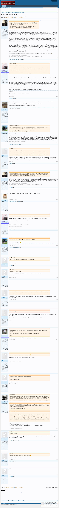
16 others (21, 59)
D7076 (3, 460)
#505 (57, 161)
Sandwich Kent (6, 164)
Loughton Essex (6, 79)
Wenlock (10, 96)
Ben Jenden (11, 476)
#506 (57, 185)
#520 (57, 474)
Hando (10, 59)
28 (16, 17)
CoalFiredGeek (16, 59)
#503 (57, 109)
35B (2, 360)
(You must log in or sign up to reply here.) (52, 487)
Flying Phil (3, 438)
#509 (57, 245)
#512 (57, 299)
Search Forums (4, 7)
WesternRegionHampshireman (5, 402)
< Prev (6, 17)
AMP (2, 317)
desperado (11, 461)
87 (19, 17)
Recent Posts (9, 7)
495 (7, 320)
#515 (57, 362)
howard (3, 155)
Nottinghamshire (6, 34)
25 (12, 17)
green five (11, 98)
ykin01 (13, 59)
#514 (57, 339)
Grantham (6, 367)
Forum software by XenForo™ (9, 504)
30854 (13, 201)
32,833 (7, 363)
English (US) (3, 503)
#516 (57, 383)
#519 (57, 459)
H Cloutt (12, 144)
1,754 (7, 300)
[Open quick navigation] (57, 12)
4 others (19, 201)
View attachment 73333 (13, 311)
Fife (7, 302)
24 (11, 17)
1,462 (7, 248)
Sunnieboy (15, 440)
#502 (57, 96)
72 (7, 118)
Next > (21, 17)
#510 (57, 263)
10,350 (7, 112)
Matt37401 (15, 144)
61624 (3, 475)
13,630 (7, 340)
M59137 (11, 201)
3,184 (7, 442)
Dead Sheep (4, 200)
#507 (57, 199)
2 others (19, 144)
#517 (57, 428)
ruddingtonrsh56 (4, 27)
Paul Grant (3, 297)
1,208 (7, 30)
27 (15, 17)
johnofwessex (4, 109)
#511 (57, 277)
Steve (10, 339)
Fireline (3, 132)
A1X (14, 98)
